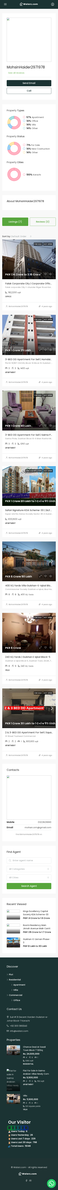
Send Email (29, 83)
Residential (15, 979)
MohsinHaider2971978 (18, 306)
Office (16, 1000)
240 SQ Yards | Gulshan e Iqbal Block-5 (27, 657)
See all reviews (16, 72)
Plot (11, 974)
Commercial (15, 995)
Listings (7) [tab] (15, 221)
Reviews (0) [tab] (43, 221)
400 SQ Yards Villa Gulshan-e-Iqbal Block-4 (30, 585)
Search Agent (29, 886)
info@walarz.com (19, 1031)
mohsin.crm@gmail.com (38, 827)
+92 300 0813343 (18, 1025)
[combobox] (21, 236)
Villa (15, 990)
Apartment (19, 984)
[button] (51, 1183)
